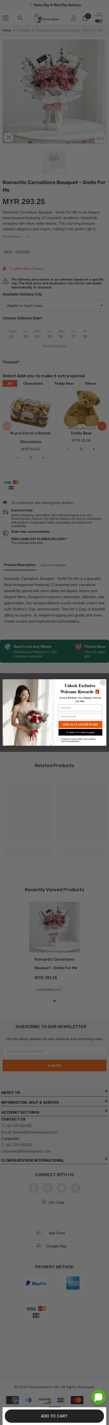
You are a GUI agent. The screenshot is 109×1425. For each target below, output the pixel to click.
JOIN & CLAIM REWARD (80, 724)
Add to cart (54, 1416)
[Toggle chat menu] (98, 1397)
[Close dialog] (103, 682)
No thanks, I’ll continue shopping (80, 732)
